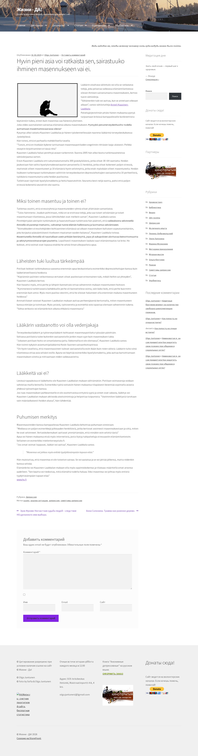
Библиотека (155, 207)
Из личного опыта (158, 228)
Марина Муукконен (158, 243)
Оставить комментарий (73, 55)
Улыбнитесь (122, 25)
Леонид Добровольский (161, 233)
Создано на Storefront (29, 738)
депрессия (54, 500)
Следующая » (152, 79)
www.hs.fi (22, 479)
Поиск (149, 91)
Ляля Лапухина (156, 238)
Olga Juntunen (51, 55)
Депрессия (31, 497)
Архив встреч (155, 202)
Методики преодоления (161, 249)
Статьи (78, 25)
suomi (26, 500)
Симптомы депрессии (160, 270)
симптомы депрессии (71, 500)
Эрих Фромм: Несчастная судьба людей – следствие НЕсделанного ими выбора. (46, 512)
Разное (152, 264)
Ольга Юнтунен (156, 259)
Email (65, 602)
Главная (21, 25)
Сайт (102, 602)
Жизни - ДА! (29, 9)
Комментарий (31, 552)
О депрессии (99, 25)
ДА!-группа (37, 25)
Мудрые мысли (156, 254)
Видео (152, 212)
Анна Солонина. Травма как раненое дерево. (110, 511)
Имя (25, 602)
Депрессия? (58, 25)
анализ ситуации (39, 500)
